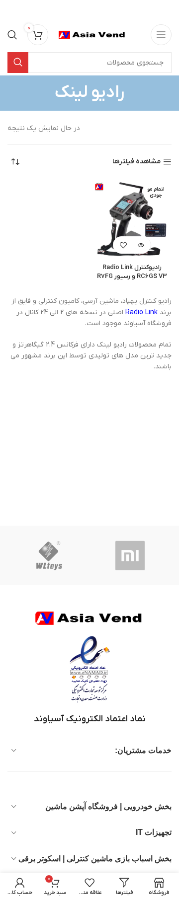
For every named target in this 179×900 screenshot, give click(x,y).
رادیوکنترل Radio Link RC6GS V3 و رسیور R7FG (132, 272)
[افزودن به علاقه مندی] (123, 245)
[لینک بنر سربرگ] (104, 10)
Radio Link (141, 312)
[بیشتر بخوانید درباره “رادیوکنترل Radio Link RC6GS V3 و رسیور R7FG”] (140, 245)
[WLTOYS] (49, 555)
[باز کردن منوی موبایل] (161, 35)
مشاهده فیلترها (136, 162)
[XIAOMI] (131, 555)
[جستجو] (12, 35)
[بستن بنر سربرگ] (12, 10)
